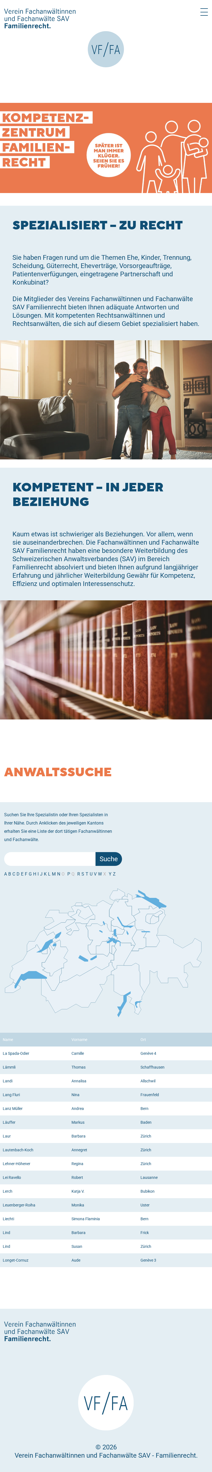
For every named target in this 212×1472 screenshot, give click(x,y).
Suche (109, 859)
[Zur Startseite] (106, 49)
